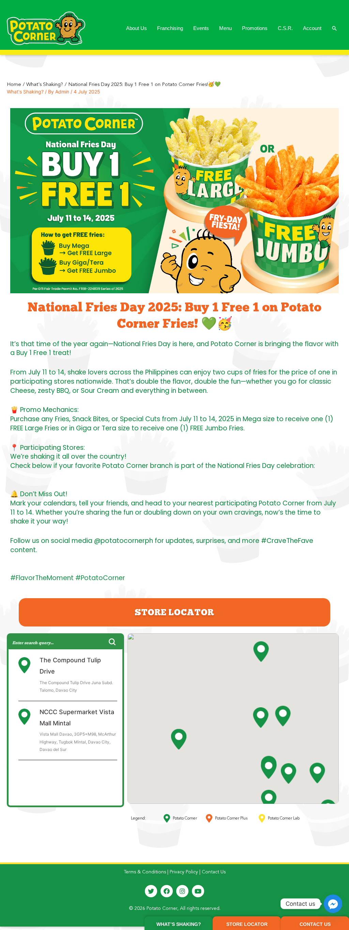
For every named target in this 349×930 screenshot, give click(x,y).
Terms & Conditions (145, 872)
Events (201, 28)
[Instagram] (182, 891)
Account (312, 28)
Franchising (170, 28)
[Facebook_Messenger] (333, 904)
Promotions (255, 28)
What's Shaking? (25, 91)
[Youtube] (198, 891)
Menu (225, 28)
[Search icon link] (334, 28)
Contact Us (214, 872)
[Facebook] (167, 891)
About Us (136, 28)
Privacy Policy (184, 872)
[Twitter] (151, 891)
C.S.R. (285, 28)
